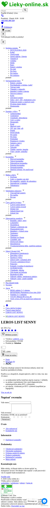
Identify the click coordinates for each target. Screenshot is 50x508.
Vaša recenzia (6, 413)
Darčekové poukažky (13, 440)
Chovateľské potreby (18, 193)
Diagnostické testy (17, 229)
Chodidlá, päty (15, 240)
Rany (12, 65)
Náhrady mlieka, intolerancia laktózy (23, 277)
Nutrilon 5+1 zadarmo (18, 295)
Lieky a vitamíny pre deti (19, 179)
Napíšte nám (5, 477)
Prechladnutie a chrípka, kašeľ (21, 85)
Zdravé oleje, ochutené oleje (20, 260)
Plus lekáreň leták (12, 283)
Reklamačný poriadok (14, 457)
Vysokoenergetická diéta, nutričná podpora (26, 246)
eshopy (22, 483)
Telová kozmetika (16, 161)
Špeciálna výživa (16, 255)
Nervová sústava (16, 93)
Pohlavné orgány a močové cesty (22, 102)
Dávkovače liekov (17, 242)
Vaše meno (5, 402)
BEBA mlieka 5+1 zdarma (20, 290)
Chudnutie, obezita (17, 270)
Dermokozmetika (16, 167)
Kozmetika (10, 157)
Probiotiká (14, 139)
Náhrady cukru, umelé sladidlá (21, 279)
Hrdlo (12, 63)
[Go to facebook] (44, 501)
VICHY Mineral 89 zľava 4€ (21, 297)
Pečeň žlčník (15, 133)
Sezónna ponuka (12, 48)
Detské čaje (14, 209)
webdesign (15, 483)
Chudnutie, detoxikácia (18, 118)
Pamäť (12, 130)
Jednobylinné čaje (16, 211)
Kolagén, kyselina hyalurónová (21, 266)
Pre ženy (13, 71)
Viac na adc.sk (6, 392)
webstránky (5, 483)
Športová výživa (16, 258)
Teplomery (14, 233)
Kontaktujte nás (11, 431)
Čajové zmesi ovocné (18, 207)
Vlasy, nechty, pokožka (18, 152)
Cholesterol (14, 116)
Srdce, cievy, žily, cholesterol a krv (23, 100)
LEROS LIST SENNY (14, 312)
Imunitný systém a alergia (19, 91)
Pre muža (13, 135)
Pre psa (13, 197)
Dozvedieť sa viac (18, 506)
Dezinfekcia (14, 225)
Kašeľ (12, 52)
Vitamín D (14, 59)
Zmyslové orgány (16, 98)
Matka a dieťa (11, 175)
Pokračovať (6, 419)
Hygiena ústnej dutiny (18, 104)
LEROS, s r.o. (18, 339)
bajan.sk (29, 483)
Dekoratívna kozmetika (18, 163)
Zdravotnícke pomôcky (14, 218)
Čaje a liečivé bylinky (14, 203)
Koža (12, 96)
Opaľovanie (14, 54)
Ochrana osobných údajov (15, 453)
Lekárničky (14, 223)
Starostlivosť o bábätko (18, 183)
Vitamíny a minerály (17, 89)
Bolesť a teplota (16, 67)
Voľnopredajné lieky (13, 81)
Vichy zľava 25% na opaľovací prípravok (25, 299)
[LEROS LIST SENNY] (15, 316)
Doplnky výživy (12, 111)
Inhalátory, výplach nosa (19, 231)
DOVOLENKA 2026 (18, 50)
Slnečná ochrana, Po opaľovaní (21, 170)
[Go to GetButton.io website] (44, 505)
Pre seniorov (14, 75)
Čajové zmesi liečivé (17, 205)
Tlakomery (14, 235)
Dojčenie (13, 177)
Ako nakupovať (11, 429)
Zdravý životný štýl (13, 251)
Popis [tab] (8, 360)
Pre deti (13, 69)
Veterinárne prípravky (14, 191)
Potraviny (13, 264)
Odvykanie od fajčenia (18, 272)
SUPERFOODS (16, 268)
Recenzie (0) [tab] (10, 362)
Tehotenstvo (14, 185)
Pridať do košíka (9, 354)
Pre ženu (13, 137)
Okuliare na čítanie (17, 237)
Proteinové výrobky (17, 141)
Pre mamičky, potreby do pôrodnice (23, 181)
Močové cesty (15, 126)
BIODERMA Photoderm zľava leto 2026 (25, 292)
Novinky (9, 285)
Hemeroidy (14, 122)
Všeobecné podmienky (14, 449)
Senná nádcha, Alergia (18, 56)
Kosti (12, 124)
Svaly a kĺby (14, 145)
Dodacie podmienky (13, 455)
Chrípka (13, 61)
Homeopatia (14, 106)
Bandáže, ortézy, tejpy (18, 221)
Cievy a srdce (15, 120)
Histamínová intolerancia (19, 253)
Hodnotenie (5, 417)
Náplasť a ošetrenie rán (18, 227)
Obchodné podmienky (14, 451)
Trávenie (13, 147)
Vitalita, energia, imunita (19, 149)
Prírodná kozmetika (17, 165)
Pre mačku (14, 195)
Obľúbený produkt (9, 334)
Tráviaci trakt (15, 87)
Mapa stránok (11, 459)
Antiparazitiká (15, 114)
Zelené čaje (14, 213)
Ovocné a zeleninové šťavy (20, 262)
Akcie (8, 288)
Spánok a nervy (16, 143)
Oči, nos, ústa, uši (16, 128)
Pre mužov (14, 73)
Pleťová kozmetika (17, 159)
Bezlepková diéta (16, 274)
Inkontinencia (15, 244)
